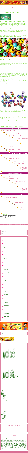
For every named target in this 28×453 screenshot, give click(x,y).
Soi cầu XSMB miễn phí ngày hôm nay (6, 446)
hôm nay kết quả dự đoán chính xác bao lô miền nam (8, 370)
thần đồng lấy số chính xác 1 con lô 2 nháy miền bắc (9, 130)
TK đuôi (5, 291)
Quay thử (5, 310)
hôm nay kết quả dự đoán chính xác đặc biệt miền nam (8, 372)
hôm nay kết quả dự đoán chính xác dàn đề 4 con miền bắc (9, 354)
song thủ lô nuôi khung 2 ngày (19, 446)
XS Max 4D (5, 255)
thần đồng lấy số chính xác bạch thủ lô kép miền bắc (17, 135)
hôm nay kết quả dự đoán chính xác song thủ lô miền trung (9, 379)
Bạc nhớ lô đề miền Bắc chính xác (4, 7)
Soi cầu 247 (24, 444)
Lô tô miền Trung (4, 417)
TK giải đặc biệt (6, 294)
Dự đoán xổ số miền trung (5, 378)
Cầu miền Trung (6, 277)
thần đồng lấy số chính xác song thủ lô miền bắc (14, 133)
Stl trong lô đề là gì (24, 446)
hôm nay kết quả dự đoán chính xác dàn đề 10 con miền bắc (9, 357)
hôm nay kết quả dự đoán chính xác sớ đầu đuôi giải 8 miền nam (9, 375)
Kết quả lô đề (20, 442)
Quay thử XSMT (6, 316)
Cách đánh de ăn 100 (8, 439)
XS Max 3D (5, 261)
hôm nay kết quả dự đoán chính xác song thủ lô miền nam (9, 377)
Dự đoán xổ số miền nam (4, 368)
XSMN (2, 391)
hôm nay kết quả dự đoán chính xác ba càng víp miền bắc (9, 348)
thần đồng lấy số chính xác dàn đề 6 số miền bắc (8, 146)
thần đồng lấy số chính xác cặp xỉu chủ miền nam (19, 181)
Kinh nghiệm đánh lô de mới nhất (15, 442)
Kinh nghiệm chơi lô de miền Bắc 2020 (8, 442)
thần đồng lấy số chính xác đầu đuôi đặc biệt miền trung (24, 210)
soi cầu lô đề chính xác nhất (20, 445)
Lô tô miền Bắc (6, 302)
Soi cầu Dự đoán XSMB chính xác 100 (6, 445)
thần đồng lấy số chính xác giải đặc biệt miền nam (11, 176)
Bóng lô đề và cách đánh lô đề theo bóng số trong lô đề (6, 216)
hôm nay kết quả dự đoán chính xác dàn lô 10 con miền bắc (9, 353)
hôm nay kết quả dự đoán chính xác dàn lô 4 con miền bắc (9, 358)
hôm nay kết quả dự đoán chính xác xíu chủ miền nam (8, 369)
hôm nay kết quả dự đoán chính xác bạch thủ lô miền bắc (9, 351)
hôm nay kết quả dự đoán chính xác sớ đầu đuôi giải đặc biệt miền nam (10, 376)
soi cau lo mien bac (21, 444)
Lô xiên (5, 283)
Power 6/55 (5, 258)
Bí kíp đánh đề (9, 7)
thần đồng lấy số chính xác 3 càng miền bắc (21, 163)
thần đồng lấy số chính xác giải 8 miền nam (13, 178)
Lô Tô (2, 414)
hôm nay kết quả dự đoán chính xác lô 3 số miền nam (8, 374)
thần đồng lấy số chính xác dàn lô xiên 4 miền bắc (19, 161)
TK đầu (5, 288)
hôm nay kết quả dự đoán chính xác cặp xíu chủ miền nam (9, 371)
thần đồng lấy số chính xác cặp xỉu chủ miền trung (19, 202)
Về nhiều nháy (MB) (7, 272)
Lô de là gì (8, 443)
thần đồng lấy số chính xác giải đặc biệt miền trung (11, 197)
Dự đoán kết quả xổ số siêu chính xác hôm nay (18, 441)
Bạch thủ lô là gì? (3, 437)
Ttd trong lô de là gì (7, 447)
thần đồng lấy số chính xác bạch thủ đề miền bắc (22, 138)
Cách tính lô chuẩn (14, 438)
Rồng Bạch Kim (16, 444)
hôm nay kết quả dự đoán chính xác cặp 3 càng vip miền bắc (9, 352)
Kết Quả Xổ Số (23, 442)
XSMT (5, 244)
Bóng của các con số (14, 7)
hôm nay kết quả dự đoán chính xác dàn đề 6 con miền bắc (9, 355)
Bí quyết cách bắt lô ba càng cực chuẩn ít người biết (7, 224)
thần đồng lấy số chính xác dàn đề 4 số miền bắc (24, 143)
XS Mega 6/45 (4, 395)
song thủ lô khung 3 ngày (13, 446)
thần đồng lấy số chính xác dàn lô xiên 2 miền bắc (14, 158)
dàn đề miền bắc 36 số (10, 441)
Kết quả (5, 247)
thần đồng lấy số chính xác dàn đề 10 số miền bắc (14, 149)
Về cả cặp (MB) (6, 269)
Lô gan (5, 280)
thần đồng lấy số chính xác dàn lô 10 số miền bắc (24, 168)
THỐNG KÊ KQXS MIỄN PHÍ (5, 389)
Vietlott (5, 250)
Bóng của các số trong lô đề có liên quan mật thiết (21, 7)
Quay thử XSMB (6, 313)
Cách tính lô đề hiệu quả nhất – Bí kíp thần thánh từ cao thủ (6, 218)
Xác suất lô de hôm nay (15, 447)
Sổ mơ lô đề (14, 6)
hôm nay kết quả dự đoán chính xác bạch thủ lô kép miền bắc (9, 350)
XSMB (5, 239)
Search (2, 233)
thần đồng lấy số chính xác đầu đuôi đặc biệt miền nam (24, 189)
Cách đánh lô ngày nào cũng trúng (18, 439)
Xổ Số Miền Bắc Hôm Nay (20, 447)
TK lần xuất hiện (4, 412)
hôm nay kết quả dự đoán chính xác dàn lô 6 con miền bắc (9, 359)
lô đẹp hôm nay (12, 443)
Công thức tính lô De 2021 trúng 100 (18, 440)
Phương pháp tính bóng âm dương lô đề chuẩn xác (6, 217)
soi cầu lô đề (14, 445)
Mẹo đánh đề (22, 443)
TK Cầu (3, 399)
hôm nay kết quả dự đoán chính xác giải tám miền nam (8, 373)
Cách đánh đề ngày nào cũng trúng (8, 440)
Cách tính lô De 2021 (20, 438)
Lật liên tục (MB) (6, 266)
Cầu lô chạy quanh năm (5, 441)
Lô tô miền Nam (6, 305)
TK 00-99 (5, 299)
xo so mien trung (11, 447)
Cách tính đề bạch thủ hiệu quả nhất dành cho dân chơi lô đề (9, 215)
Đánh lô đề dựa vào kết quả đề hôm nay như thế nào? (20, 224)
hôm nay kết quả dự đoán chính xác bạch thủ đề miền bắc (9, 349)
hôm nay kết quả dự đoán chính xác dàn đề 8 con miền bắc (9, 356)
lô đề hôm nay (18, 443)
